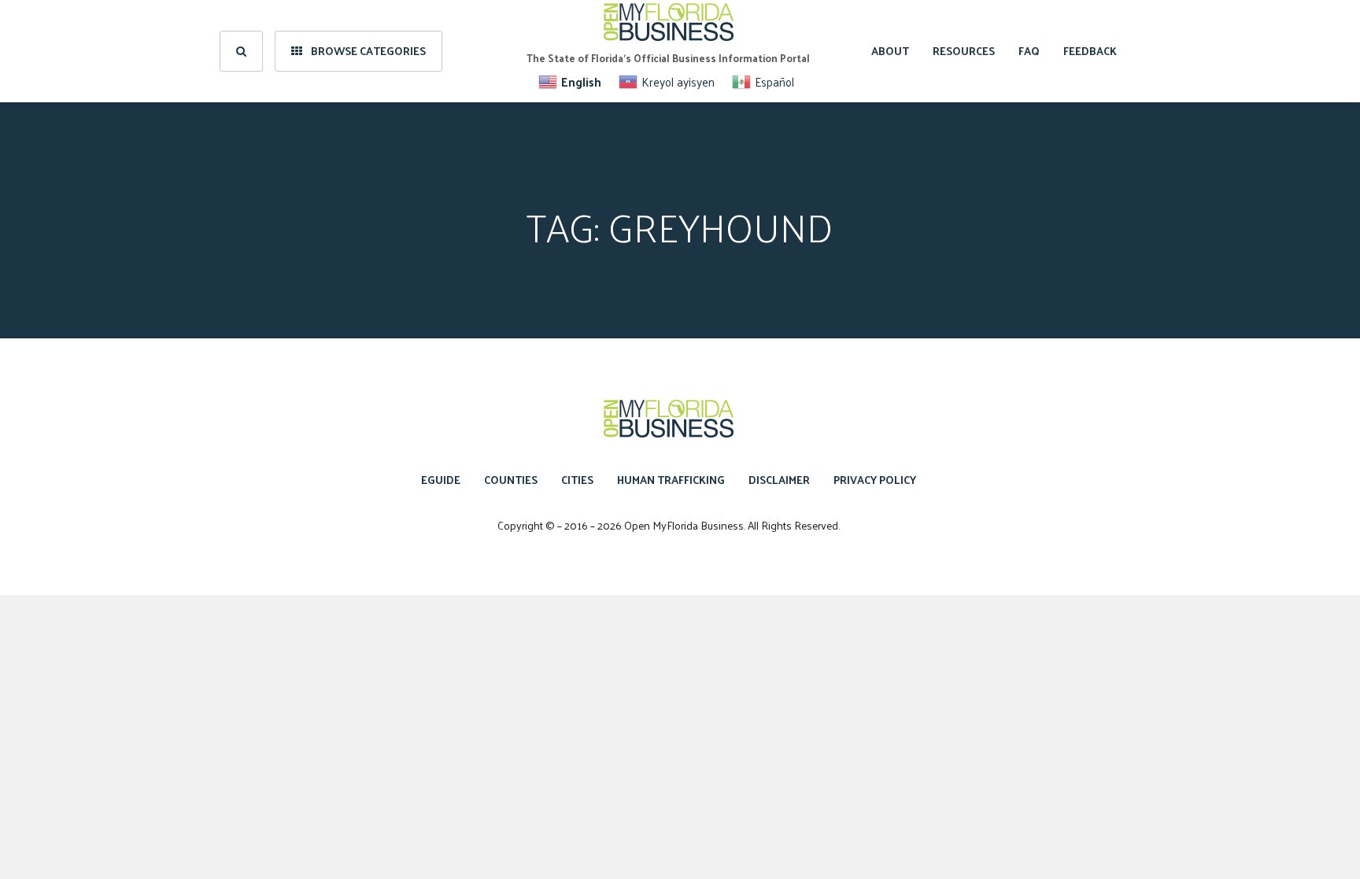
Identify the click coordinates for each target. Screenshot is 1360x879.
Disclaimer (779, 479)
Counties (511, 479)
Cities (577, 479)
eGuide (440, 479)
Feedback (1090, 51)
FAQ (1029, 51)
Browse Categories (367, 51)
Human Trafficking (671, 479)
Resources (964, 51)
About (890, 51)
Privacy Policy (874, 479)
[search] (241, 51)
